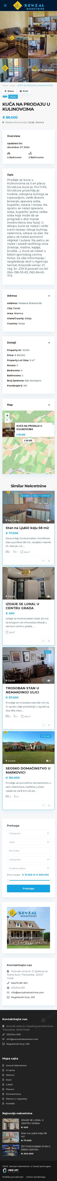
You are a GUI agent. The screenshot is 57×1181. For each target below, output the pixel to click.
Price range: (13, 875)
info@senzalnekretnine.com (27, 992)
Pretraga (28, 888)
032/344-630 (13, 1034)
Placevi (10, 1089)
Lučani (12, 760)
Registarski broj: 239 (23, 997)
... (24, 546)
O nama (10, 1070)
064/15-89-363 (19, 983)
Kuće (12, 85)
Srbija (28, 318)
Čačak (31, 122)
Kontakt (10, 1103)
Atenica (39, 122)
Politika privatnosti (12, 1177)
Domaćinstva (13, 1094)
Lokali (9, 1084)
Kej (10, 520)
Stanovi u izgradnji (16, 1098)
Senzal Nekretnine (16, 1065)
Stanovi (10, 1075)
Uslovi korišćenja (35, 1177)
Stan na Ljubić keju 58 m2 (27, 528)
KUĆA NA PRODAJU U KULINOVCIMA (29, 427)
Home (5, 85)
